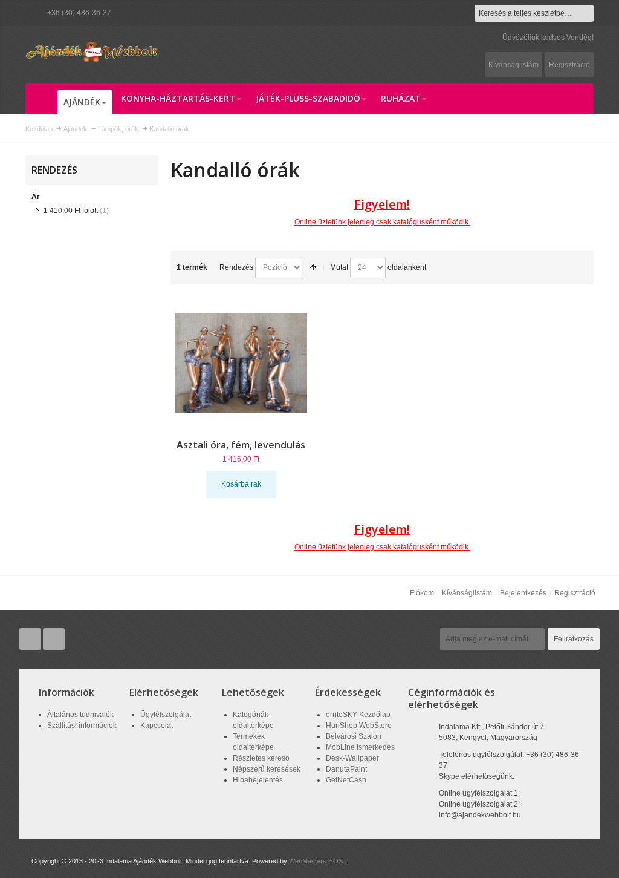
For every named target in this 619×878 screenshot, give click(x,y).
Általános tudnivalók (80, 714)
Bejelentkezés (523, 593)
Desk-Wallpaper (352, 758)
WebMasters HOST (317, 861)
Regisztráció (569, 65)
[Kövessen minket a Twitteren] (31, 639)
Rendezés (236, 267)
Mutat (339, 267)
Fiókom (422, 593)
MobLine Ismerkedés (360, 747)
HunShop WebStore (359, 725)
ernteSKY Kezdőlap (358, 714)
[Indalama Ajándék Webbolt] (91, 52)
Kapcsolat (156, 725)
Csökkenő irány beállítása (313, 267)
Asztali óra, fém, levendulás (241, 444)
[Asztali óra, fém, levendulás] (241, 363)
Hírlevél (419, 639)
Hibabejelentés (258, 780)
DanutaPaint (346, 769)
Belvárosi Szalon (353, 736)
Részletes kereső (261, 758)
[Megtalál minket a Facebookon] (54, 639)
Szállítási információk (82, 725)
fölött (71, 210)
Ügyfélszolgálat (165, 714)
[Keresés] (585, 13)
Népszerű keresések (266, 769)
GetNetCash (346, 780)
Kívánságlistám (513, 65)
